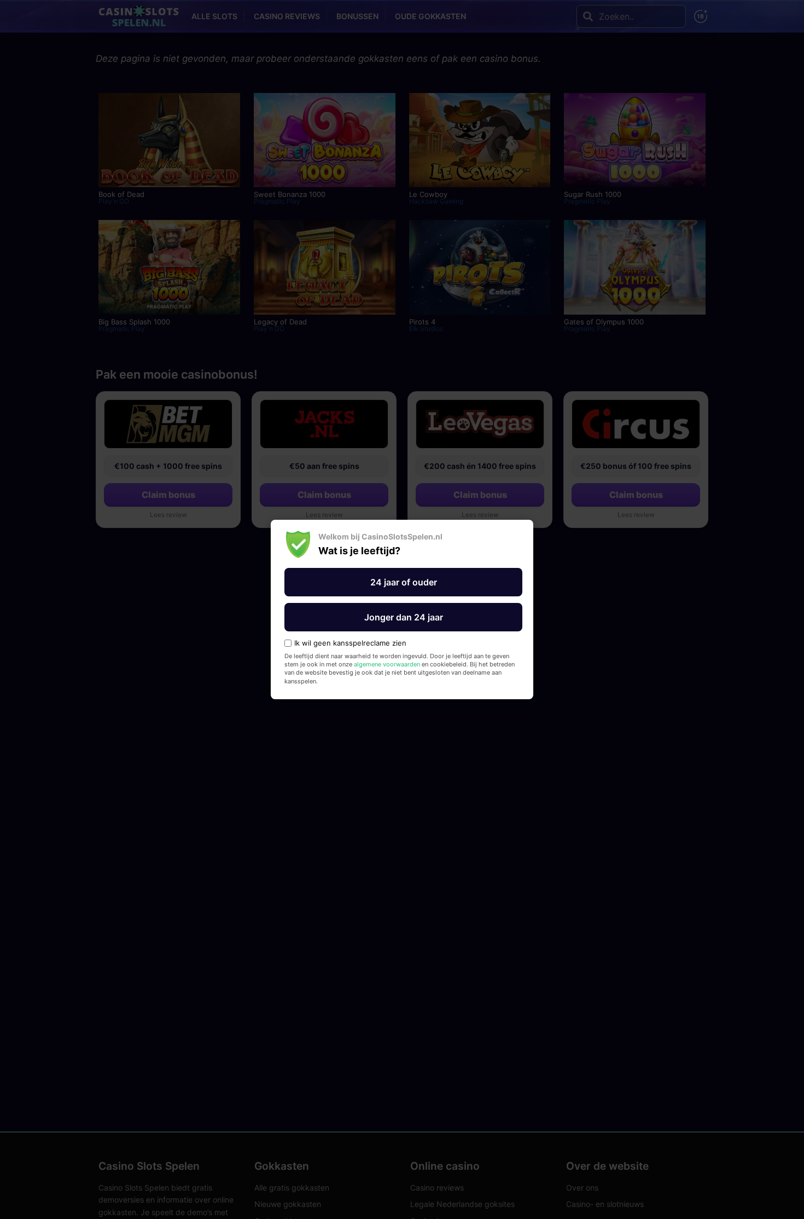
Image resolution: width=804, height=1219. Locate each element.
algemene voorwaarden (387, 664)
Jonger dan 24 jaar (403, 617)
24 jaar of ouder (403, 582)
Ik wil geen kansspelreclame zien (350, 643)
